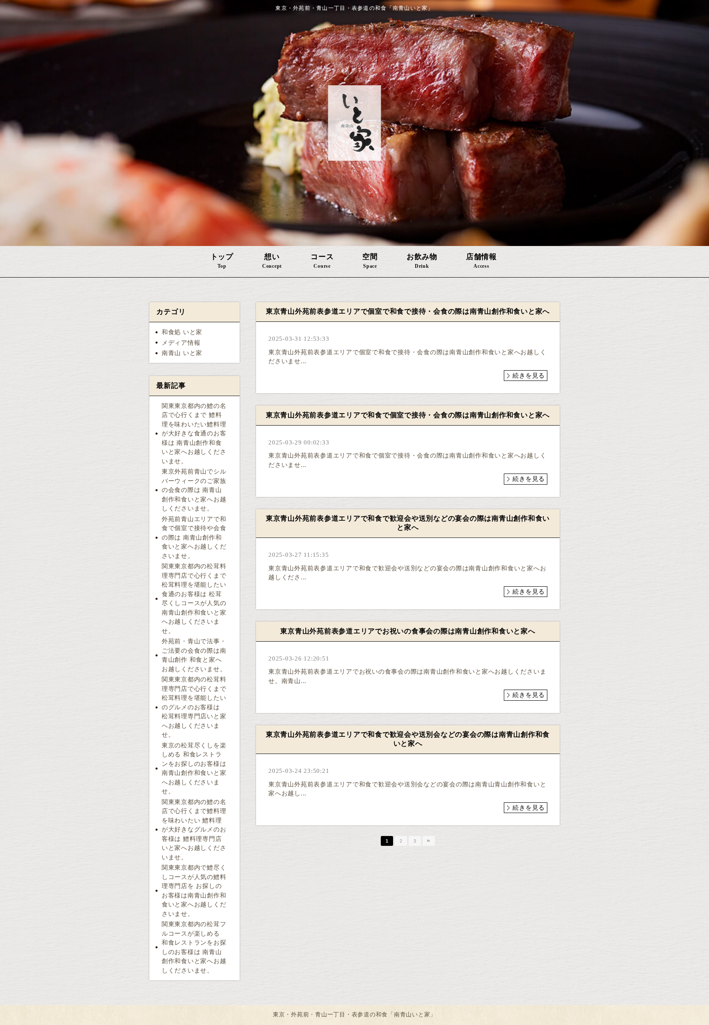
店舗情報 (481, 261)
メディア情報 (181, 342)
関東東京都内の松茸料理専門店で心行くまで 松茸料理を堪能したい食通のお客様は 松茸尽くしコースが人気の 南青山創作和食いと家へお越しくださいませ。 (194, 598)
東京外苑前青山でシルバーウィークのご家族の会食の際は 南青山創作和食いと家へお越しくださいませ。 (194, 490)
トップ (221, 261)
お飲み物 (422, 261)
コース (322, 261)
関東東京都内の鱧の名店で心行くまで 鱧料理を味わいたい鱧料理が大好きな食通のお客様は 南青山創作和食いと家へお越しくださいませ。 (194, 434)
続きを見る (528, 375)
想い (272, 261)
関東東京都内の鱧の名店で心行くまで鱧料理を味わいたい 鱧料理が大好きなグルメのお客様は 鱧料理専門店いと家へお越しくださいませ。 (194, 830)
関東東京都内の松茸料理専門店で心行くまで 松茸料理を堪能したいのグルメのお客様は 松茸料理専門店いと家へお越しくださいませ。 (194, 707)
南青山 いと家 (182, 353)
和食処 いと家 (182, 332)
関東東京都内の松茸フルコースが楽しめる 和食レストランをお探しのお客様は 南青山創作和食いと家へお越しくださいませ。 (194, 947)
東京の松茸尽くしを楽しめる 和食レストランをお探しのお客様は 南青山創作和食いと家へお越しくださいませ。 (194, 768)
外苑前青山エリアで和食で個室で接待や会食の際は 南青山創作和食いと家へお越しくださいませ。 (194, 537)
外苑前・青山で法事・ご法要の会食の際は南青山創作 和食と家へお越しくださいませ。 (194, 655)
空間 (370, 261)
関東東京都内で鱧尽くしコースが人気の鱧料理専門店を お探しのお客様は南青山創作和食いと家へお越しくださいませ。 (194, 890)
